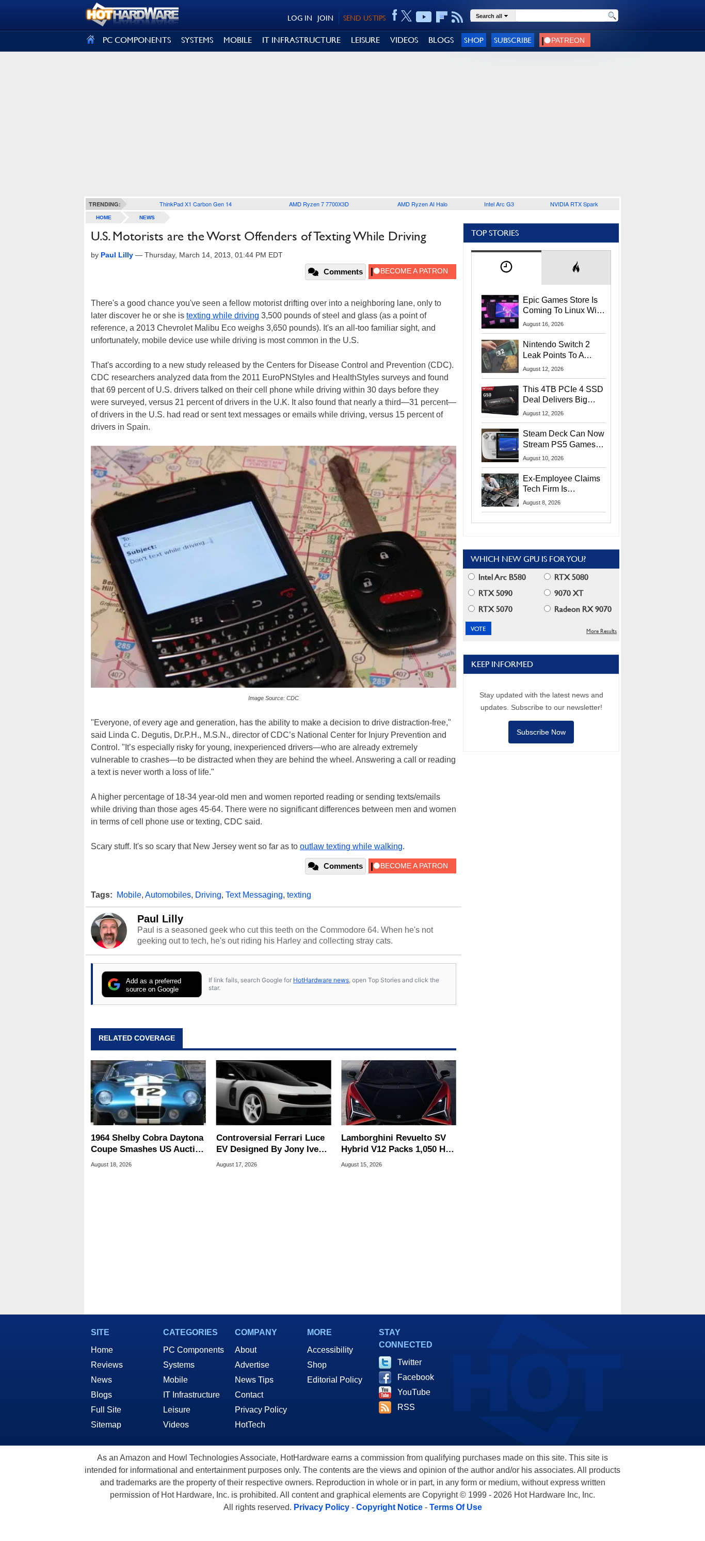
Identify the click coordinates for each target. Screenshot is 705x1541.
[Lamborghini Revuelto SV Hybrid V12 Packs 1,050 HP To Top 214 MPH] (398, 1093)
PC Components (193, 1349)
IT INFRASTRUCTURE (301, 40)
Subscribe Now (541, 732)
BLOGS (441, 40)
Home (102, 1349)
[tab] (506, 267)
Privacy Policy (261, 1409)
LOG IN (299, 18)
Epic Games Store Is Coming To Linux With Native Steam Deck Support (563, 306)
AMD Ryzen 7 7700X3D (319, 204)
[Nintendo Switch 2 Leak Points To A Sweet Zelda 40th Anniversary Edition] (500, 355)
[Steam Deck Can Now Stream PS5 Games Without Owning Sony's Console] (500, 445)
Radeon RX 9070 (582, 609)
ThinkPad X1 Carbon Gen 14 (195, 204)
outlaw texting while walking (351, 846)
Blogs (101, 1394)
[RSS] (457, 17)
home (103, 217)
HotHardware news (321, 980)
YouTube (413, 1392)
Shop (474, 40)
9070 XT (568, 593)
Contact (249, 1394)
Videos (176, 1424)
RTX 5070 (494, 609)
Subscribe (513, 40)
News (147, 217)
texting (299, 894)
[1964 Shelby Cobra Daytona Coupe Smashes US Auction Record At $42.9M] (148, 1093)
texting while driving (222, 315)
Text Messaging (254, 894)
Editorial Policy (334, 1379)
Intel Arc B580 (501, 577)
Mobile (129, 894)
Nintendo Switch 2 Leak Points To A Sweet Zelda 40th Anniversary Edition (559, 350)
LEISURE (365, 40)
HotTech (250, 1424)
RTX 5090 (494, 593)
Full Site (106, 1409)
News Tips (254, 1379)
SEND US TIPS (364, 18)
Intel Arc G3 (499, 204)
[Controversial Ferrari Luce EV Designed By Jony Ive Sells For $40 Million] (273, 1093)
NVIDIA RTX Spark (574, 204)
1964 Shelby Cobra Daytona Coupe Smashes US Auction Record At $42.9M (148, 1144)
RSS (406, 1407)
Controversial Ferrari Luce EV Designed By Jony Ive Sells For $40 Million (270, 1144)
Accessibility (330, 1349)
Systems (179, 1364)
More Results (601, 631)
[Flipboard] (441, 17)
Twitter (409, 1362)
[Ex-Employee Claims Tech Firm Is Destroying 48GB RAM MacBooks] (500, 490)
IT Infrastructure (191, 1394)
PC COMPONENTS (137, 40)
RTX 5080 (570, 577)
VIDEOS (404, 40)
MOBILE (237, 40)
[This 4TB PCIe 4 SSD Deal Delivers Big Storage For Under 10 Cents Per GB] (500, 400)
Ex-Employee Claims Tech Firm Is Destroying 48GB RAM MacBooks (561, 484)
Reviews (107, 1364)
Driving (208, 894)
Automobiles (168, 894)
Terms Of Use (455, 1507)
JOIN (325, 18)
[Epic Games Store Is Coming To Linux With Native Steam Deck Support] (500, 311)
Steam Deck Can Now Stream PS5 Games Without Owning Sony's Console (563, 439)
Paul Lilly (160, 918)
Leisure (176, 1409)
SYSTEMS (197, 40)
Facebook (415, 1377)
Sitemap (106, 1424)
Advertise (252, 1364)
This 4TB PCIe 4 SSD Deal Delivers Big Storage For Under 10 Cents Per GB (563, 395)
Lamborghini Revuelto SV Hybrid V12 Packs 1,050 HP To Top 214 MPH (396, 1144)
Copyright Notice (389, 1507)
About (246, 1349)
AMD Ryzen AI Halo (422, 204)
